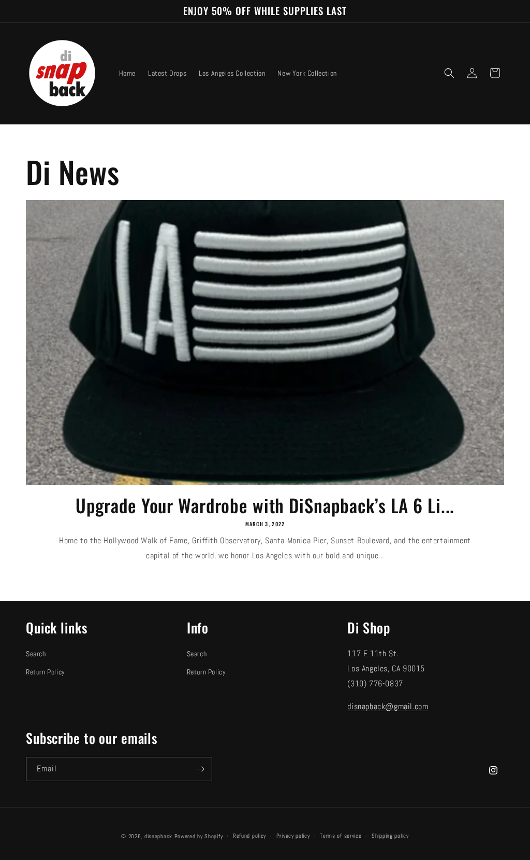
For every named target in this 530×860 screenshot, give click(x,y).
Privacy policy (293, 835)
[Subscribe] (200, 769)
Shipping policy (390, 835)
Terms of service (340, 835)
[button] (449, 73)
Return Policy (45, 671)
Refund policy (249, 835)
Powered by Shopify (198, 836)
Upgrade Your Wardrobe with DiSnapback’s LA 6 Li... (265, 505)
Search (36, 653)
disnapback (158, 836)
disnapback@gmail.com (387, 706)
